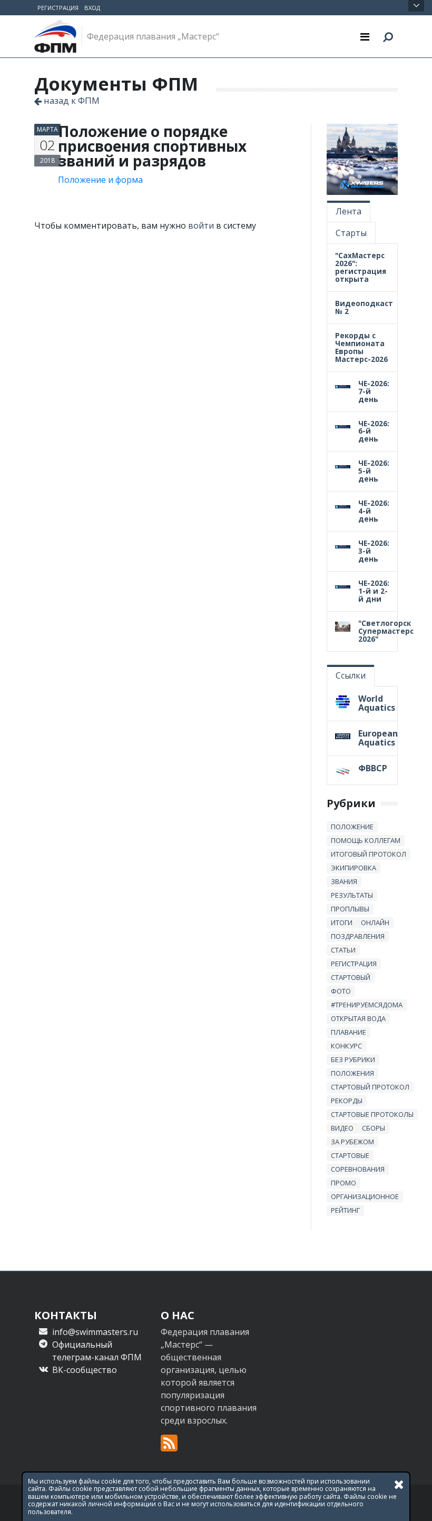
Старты (351, 233)
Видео (342, 1128)
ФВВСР (372, 768)
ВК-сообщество (84, 1370)
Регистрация (57, 8)
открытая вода (358, 1018)
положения (352, 1073)
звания (344, 881)
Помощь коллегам (365, 840)
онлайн (375, 922)
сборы (373, 1128)
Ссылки (351, 675)
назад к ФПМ (71, 100)
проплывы (350, 909)
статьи (343, 950)
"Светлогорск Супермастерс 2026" (386, 631)
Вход (92, 8)
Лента (348, 211)
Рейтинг (345, 1210)
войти (201, 225)
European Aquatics (378, 738)
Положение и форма (100, 179)
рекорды (346, 1100)
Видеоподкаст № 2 (364, 307)
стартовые (350, 1155)
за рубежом (352, 1141)
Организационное (365, 1196)
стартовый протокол (370, 1087)
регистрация (354, 963)
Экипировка (353, 867)
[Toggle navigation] (365, 36)
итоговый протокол (368, 854)
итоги (341, 922)
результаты (352, 895)
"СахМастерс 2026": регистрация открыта (360, 267)
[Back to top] (414, 1503)
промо (343, 1183)
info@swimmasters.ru (95, 1332)
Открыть (416, 6)
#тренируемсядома (366, 1004)
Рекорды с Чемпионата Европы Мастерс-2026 (361, 347)
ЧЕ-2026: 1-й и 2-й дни (373, 591)
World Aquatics (376, 703)
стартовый (350, 977)
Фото (341, 991)
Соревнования (358, 1169)
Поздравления (358, 936)
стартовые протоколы (372, 1114)
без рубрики (353, 1059)
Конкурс (346, 1046)
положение (352, 826)
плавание (348, 1032)
